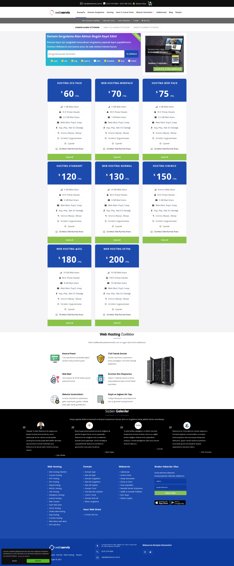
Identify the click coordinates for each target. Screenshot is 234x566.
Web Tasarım (54, 501)
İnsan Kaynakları (126, 485)
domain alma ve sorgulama (126, 419)
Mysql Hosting (54, 485)
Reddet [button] (14, 561)
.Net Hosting (54, 491)
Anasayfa (81, 12)
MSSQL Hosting (55, 488)
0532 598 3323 (126, 3)
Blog (171, 12)
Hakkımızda (161, 12)
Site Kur (147, 20)
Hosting (110, 12)
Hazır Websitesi (124, 20)
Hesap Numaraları (127, 478)
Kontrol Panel (125, 475)
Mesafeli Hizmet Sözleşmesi (131, 488)
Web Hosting (69, 555)
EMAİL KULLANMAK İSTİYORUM (116, 27)
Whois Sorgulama (92, 501)
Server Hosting (55, 508)
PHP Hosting (54, 478)
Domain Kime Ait (91, 498)
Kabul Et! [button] (38, 561)
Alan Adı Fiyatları (91, 485)
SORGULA (132, 54)
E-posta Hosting (55, 475)
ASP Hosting (54, 482)
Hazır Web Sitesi (55, 505)
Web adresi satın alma (58, 521)
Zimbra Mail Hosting (57, 511)
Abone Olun (170, 493)
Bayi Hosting (54, 515)
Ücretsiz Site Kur (91, 514)
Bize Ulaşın (124, 495)
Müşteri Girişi (141, 3)
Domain (59, 555)
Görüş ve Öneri (126, 482)
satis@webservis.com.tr (92, 3)
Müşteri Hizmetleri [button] (144, 12)
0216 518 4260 (112, 3)
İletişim (178, 12)
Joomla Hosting (55, 498)
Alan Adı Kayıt (90, 475)
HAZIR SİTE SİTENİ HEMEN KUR (168, 69)
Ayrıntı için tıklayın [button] (24, 556)
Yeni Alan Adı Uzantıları (94, 491)
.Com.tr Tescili (90, 495)
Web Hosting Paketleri (58, 472)
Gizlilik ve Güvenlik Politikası (131, 491)
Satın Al (69, 157)
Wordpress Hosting (56, 495)
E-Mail (135, 20)
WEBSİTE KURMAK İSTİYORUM (146, 27)
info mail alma (54, 524)
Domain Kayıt (90, 472)
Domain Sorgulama (96, 12)
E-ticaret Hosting (55, 518)
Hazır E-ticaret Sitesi (125, 12)
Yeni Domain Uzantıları (91, 20)
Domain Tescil (90, 488)
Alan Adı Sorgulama (92, 482)
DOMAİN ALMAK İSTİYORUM (87, 27)
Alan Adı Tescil (109, 20)
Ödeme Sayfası (126, 498)
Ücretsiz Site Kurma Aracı (71, 148)
